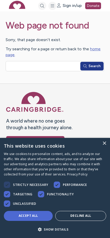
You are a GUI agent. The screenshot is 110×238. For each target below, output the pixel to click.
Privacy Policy (77, 174)
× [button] (104, 143)
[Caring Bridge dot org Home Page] (34, 110)
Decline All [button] (80, 215)
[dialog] (55, 188)
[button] (55, 229)
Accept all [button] (28, 215)
